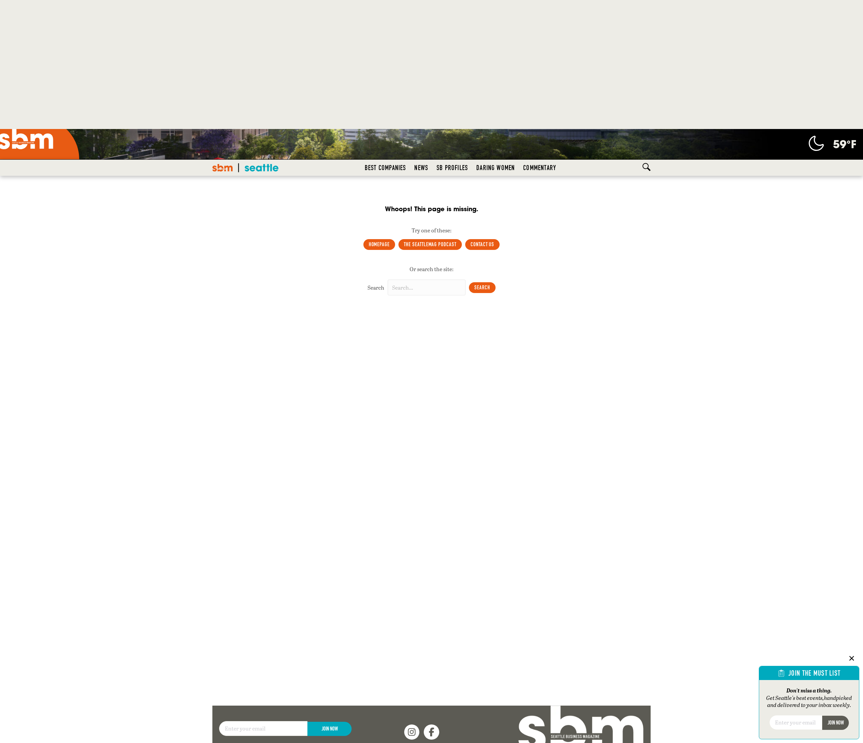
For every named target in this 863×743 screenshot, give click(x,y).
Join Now (330, 714)
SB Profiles (452, 168)
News (421, 168)
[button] (482, 287)
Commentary (539, 168)
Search (375, 287)
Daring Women (495, 168)
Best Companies (385, 168)
